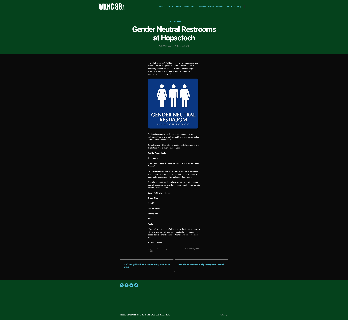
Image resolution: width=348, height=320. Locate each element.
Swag (239, 7)
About (161, 7)
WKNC (192, 249)
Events (193, 7)
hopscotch (170, 249)
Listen (201, 7)
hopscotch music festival (182, 249)
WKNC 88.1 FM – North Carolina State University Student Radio (147, 315)
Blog (185, 7)
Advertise (170, 7)
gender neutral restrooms (158, 249)
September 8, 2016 (183, 46)
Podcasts (211, 7)
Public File (219, 7)
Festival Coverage (174, 21)
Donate (178, 7)
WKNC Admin (167, 46)
